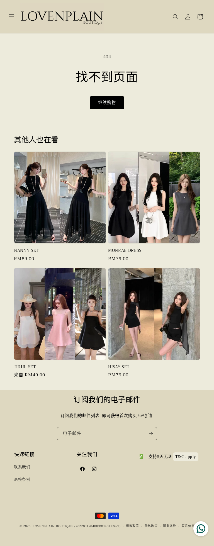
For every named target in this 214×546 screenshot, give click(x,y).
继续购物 (107, 102)
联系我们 (22, 467)
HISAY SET (119, 367)
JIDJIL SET (25, 367)
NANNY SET (26, 250)
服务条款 (169, 526)
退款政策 (132, 526)
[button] (12, 17)
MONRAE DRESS (125, 250)
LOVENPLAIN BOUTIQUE (53, 526)
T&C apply (185, 456)
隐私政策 (151, 526)
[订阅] (151, 433)
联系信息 (188, 526)
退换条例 (22, 479)
